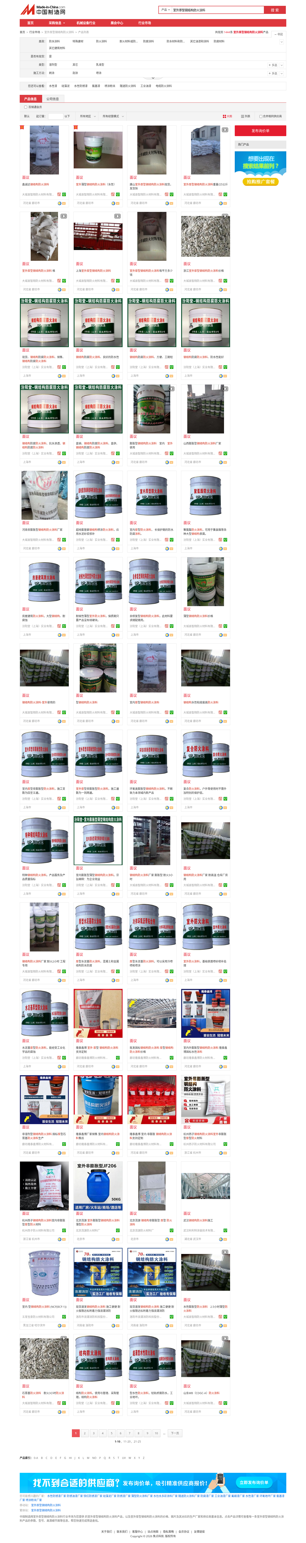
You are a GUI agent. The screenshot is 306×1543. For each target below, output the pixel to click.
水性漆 (53, 86)
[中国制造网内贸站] (43, 9)
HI (70, 1458)
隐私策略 (168, 1532)
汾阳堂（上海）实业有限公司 (39, 367)
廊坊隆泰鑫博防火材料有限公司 (93, 1058)
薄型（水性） (96, 184)
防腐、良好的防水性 (97, 357)
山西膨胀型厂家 (202, 443)
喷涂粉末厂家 (34, 1500)
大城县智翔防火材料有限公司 (39, 194)
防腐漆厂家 (207, 1496)
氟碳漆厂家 (238, 1496)
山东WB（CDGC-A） (201, 1393)
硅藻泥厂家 (109, 1496)
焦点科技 (158, 1536)
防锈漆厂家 (124, 1496)
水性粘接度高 (200, 702)
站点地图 (153, 1532)
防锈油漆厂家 (75, 1496)
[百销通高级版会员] (59, 194)
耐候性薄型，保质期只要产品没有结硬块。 (97, 618)
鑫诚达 (35, 184)
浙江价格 (203, 271)
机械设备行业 (86, 23)
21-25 (137, 1441)
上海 (93, 271)
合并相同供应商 (272, 116)
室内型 (144, 702)
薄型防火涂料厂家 (142, 1496)
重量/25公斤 (205, 184)
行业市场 (144, 23)
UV (124, 1458)
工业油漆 (145, 86)
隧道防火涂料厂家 (189, 1496)
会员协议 (184, 1532)
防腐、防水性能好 (203, 357)
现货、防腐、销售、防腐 (43, 359)
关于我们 (106, 1532)
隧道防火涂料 (128, 86)
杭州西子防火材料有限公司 (199, 1144)
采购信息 (55, 23)
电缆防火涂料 (164, 86)
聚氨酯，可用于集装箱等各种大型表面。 (204, 532)
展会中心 (117, 23)
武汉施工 (198, 1220)
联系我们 (122, 1532)
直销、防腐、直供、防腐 (97, 445)
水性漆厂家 (252, 1496)
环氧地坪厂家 (268, 1496)
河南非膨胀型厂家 (42, 530)
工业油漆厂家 (223, 1496)
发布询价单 (260, 130)
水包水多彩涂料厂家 (165, 1496)
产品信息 (30, 99)
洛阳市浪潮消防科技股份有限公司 (93, 1317)
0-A (36, 1458)
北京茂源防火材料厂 (88, 1230)
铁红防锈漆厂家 (93, 1496)
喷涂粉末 (110, 86)
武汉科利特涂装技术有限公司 (200, 1230)
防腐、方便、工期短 (151, 357)
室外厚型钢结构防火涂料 (46, 1505)
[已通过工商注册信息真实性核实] (64, 194)
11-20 (127, 1441)
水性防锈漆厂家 (56, 1496)
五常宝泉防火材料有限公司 (38, 1317)
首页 (30, 23)
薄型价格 (198, 616)
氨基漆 (96, 86)
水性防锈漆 (81, 86)
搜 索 (275, 10)
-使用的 (38, 702)
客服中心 (137, 1532)
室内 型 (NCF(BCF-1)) (44, 1307)
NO (94, 1458)
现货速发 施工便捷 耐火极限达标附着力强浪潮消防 (98, 1309)
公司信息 (52, 99)
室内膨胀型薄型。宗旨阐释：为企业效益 (97, 877)
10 (156, 1433)
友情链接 (199, 1532)
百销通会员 (35, 107)
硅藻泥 (66, 86)
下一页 (175, 1433)
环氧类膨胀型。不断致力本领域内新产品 (151, 791)
